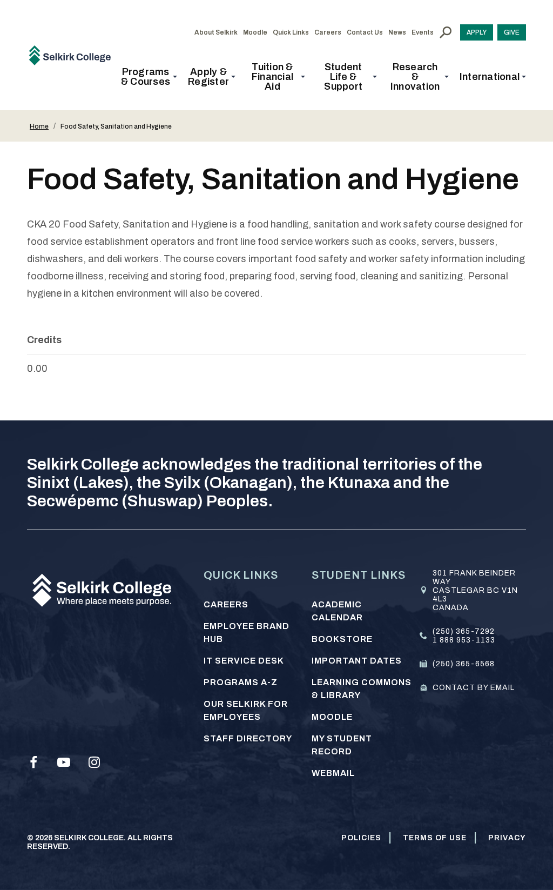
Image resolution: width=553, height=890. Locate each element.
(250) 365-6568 (464, 664)
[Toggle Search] (445, 32)
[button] (148, 76)
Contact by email (474, 688)
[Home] (73, 54)
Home (39, 126)
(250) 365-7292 (464, 631)
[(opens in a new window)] (33, 762)
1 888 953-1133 (464, 640)
